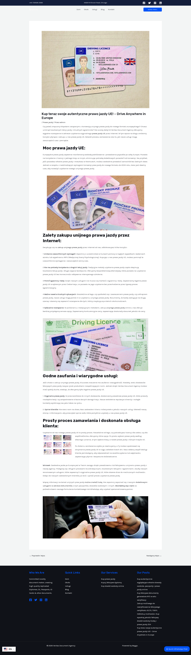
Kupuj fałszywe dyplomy (111, 582)
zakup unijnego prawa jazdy (70, 247)
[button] (152, 9)
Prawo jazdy (48, 122)
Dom (67, 579)
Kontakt (68, 593)
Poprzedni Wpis (37, 555)
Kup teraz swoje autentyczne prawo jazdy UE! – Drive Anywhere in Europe (149, 631)
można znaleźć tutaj (93, 482)
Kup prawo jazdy (108, 579)
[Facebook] (144, 3)
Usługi (68, 586)
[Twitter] (149, 3)
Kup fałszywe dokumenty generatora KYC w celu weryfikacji (148, 596)
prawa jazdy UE (98, 133)
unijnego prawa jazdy (115, 308)
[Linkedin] (160, 3)
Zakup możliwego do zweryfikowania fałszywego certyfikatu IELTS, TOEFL (148, 606)
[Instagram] (155, 3)
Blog (67, 589)
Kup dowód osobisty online (112, 586)
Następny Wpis (154, 555)
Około (67, 582)
